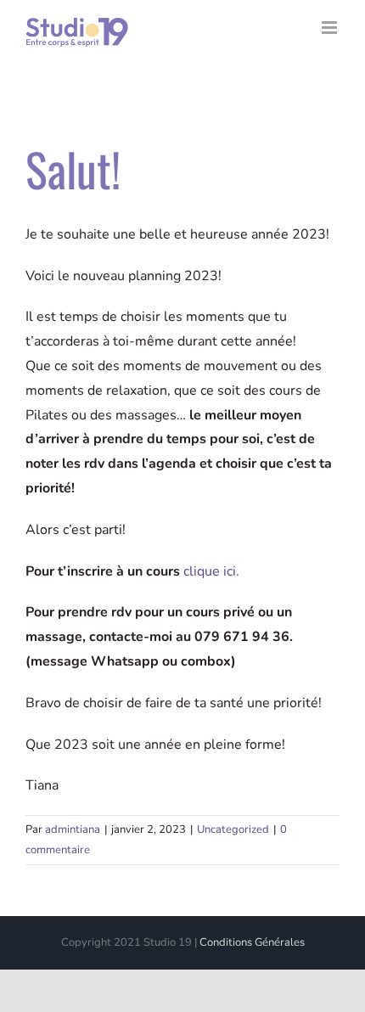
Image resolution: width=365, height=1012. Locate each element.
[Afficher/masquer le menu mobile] (331, 28)
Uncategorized (233, 829)
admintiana (72, 829)
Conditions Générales (252, 942)
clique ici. (211, 571)
